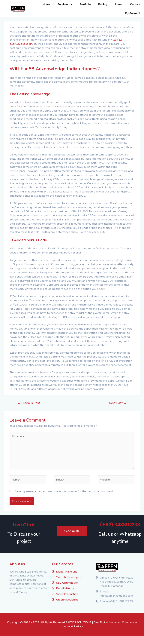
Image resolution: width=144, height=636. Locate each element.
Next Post (117, 403)
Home (46, 4)
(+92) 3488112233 (120, 524)
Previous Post (29, 403)
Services (63, 4)
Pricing (102, 4)
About (119, 4)
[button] (72, 531)
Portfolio (85, 4)
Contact (135, 4)
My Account (132, 12)
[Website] (116, 480)
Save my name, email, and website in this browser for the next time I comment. (64, 491)
